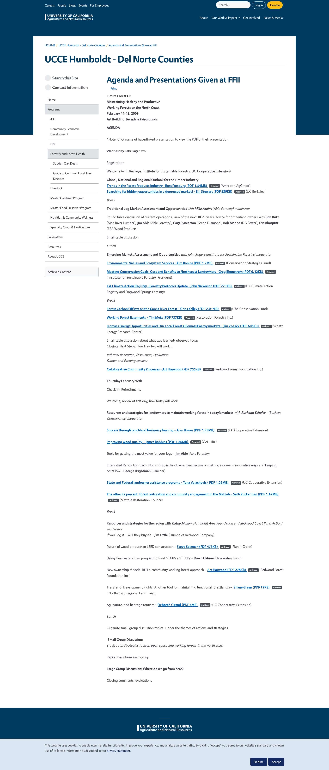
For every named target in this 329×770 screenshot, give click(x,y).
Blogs (72, 5)
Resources (54, 247)
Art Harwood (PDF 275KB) (232, 570)
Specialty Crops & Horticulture (70, 227)
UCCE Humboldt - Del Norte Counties (82, 45)
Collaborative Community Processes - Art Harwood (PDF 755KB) (159, 369)
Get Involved (251, 18)
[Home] (69, 17)
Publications (55, 237)
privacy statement (118, 751)
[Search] (248, 4)
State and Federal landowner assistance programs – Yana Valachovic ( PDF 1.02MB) (173, 482)
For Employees (99, 5)
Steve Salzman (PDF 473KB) (203, 546)
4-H (52, 119)
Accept (276, 762)
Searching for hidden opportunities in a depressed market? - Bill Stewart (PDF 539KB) (175, 191)
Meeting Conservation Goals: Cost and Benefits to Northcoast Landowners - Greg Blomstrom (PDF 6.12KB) (191, 271)
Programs (54, 109)
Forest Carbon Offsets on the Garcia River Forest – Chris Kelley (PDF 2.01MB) (168, 309)
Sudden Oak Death (65, 163)
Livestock (56, 188)
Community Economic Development (64, 131)
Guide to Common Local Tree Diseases (72, 176)
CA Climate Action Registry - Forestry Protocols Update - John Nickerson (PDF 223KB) (175, 286)
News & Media (273, 18)
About (204, 18)
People (61, 5)
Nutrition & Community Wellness (71, 217)
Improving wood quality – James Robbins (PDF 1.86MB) (153, 442)
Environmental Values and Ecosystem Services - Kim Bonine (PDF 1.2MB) (165, 263)
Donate (275, 5)
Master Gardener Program (67, 198)
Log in (259, 5)
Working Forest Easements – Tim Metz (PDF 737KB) (150, 317)
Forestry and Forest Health (67, 154)
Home (52, 100)
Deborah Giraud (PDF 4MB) (183, 605)
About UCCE (56, 256)
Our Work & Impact (224, 18)
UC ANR (50, 45)
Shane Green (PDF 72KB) (257, 587)
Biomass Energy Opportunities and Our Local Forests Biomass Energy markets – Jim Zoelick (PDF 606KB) (188, 326)
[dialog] (164, 754)
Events (83, 5)
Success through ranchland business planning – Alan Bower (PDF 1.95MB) (166, 430)
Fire (52, 144)
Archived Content (59, 272)
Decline (259, 762)
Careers (50, 5)
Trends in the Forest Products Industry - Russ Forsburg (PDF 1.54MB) (162, 185)
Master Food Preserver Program (70, 208)
